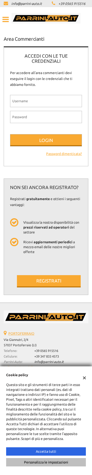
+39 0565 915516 (71, 4)
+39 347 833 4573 (46, 356)
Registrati (48, 280)
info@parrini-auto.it (26, 4)
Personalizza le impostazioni (46, 462)
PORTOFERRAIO (21, 333)
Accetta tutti (46, 451)
